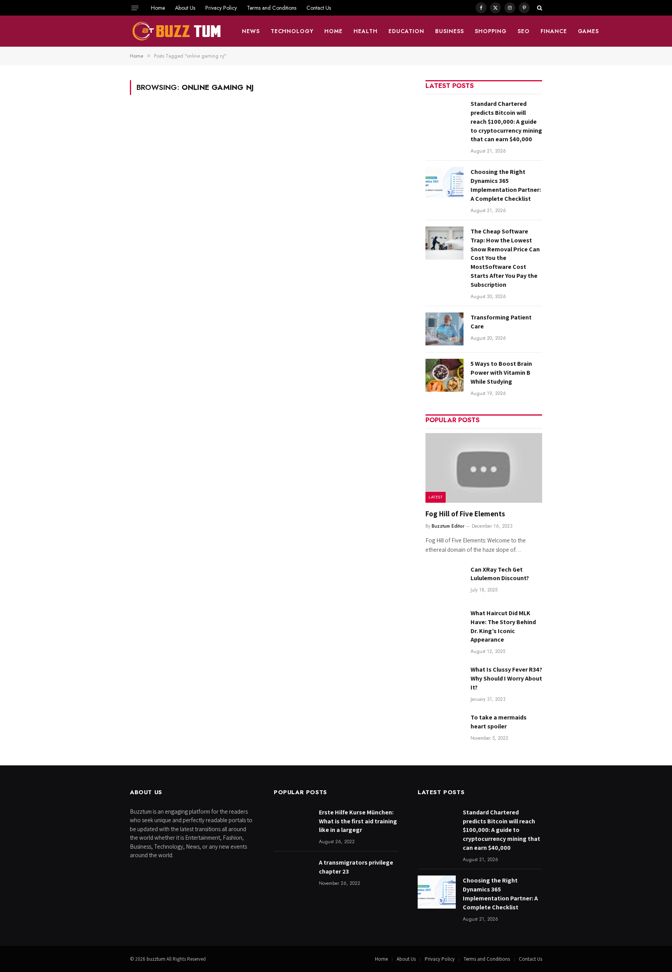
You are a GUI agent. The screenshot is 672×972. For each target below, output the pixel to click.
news (251, 31)
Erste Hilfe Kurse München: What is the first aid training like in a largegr (358, 821)
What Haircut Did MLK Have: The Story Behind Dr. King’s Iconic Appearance (503, 626)
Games (588, 31)
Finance (554, 31)
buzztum (156, 959)
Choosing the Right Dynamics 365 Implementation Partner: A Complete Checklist (506, 185)
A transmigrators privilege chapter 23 (356, 867)
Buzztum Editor (448, 526)
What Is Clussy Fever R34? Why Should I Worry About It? (506, 678)
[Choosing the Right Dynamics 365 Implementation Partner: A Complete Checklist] (444, 183)
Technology (292, 31)
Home (158, 8)
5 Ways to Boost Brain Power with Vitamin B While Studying (501, 373)
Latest (436, 497)
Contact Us (318, 8)
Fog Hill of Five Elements (465, 513)
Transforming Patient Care (501, 321)
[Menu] (134, 7)
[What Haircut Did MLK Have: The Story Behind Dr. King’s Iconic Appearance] (444, 624)
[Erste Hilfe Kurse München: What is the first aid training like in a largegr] (293, 823)
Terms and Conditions (271, 8)
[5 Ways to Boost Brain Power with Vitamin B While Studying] (444, 375)
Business (449, 31)
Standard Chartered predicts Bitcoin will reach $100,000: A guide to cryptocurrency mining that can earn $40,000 (506, 122)
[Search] (539, 8)
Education (406, 31)
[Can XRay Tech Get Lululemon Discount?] (444, 581)
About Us (185, 8)
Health (366, 31)
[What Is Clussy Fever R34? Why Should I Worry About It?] (444, 681)
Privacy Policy (221, 8)
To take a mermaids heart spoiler (499, 721)
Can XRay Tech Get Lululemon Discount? (500, 573)
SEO (524, 31)
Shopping (491, 31)
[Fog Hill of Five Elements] (483, 468)
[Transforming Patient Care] (444, 329)
